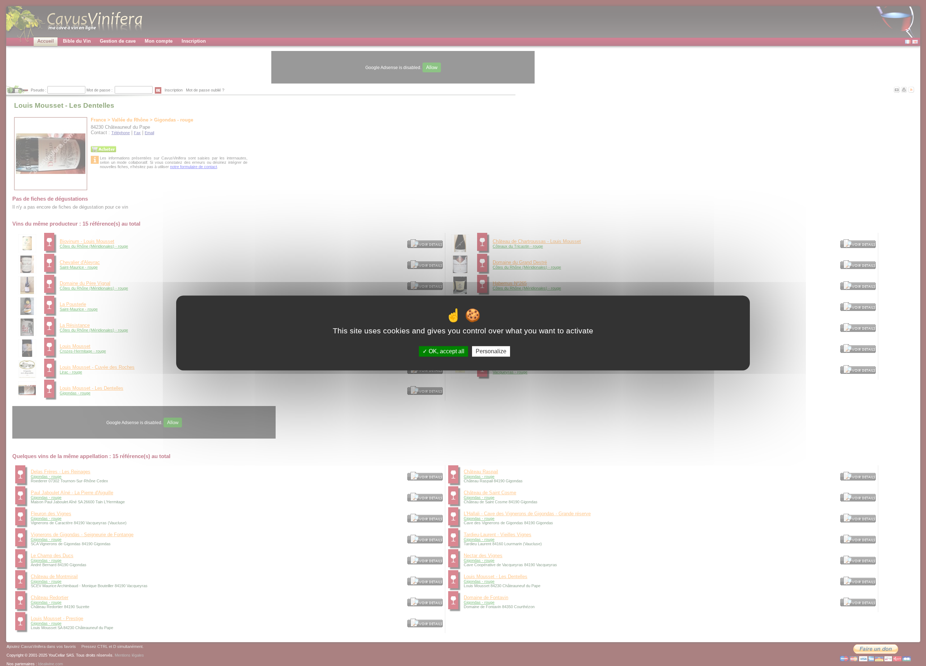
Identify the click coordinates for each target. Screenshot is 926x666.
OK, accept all (445, 351)
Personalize (491, 351)
